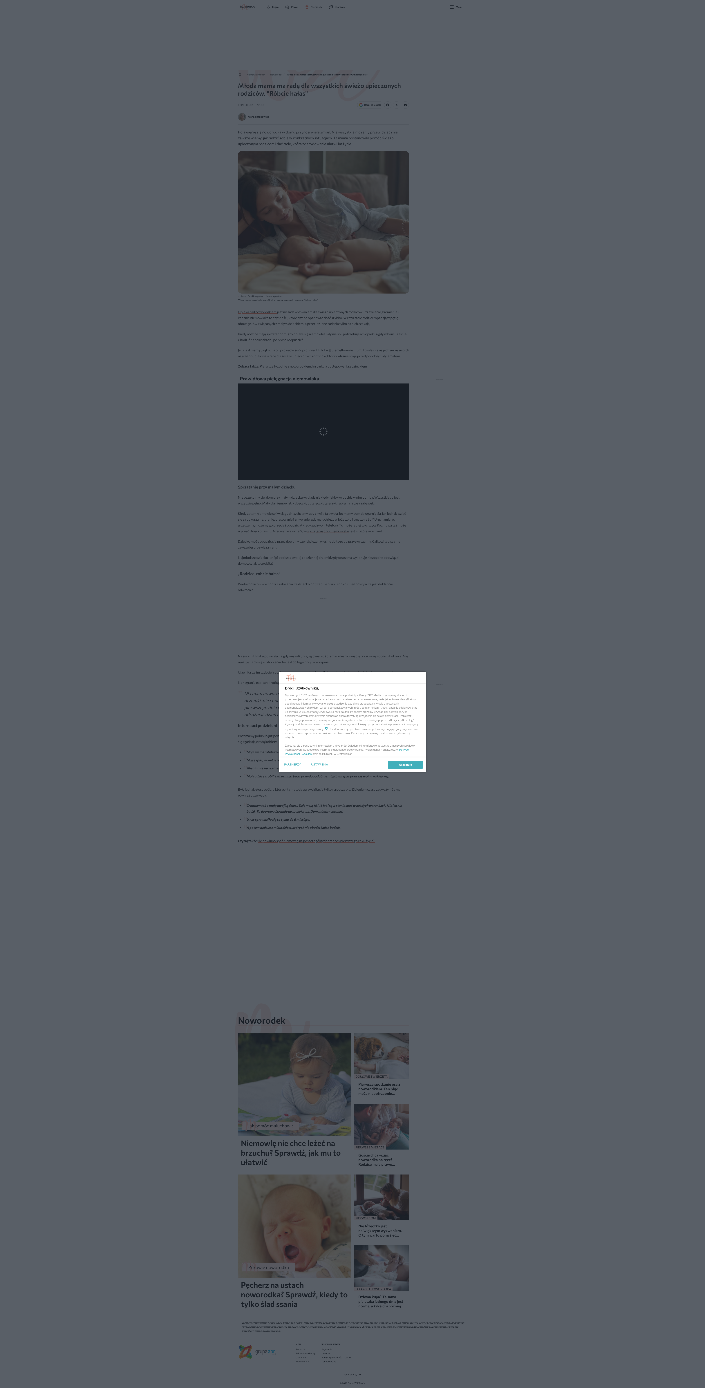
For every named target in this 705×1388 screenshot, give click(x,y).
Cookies (307, 753)
